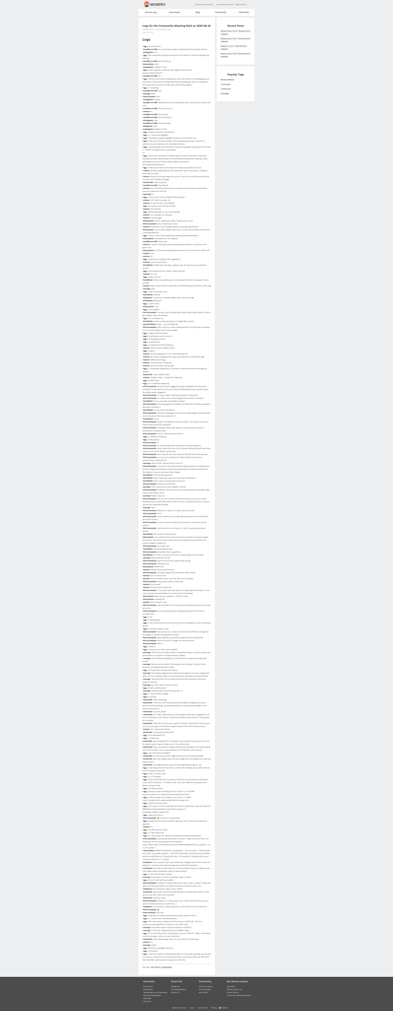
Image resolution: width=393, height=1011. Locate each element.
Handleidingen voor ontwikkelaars (155, 992)
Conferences (226, 89)
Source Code (202, 1008)
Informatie (244, 12)
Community (220, 12)
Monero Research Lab (234, 989)
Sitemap (214, 1008)
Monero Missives (227, 79)
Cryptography (166, 967)
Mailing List (175, 992)
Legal (192, 1008)
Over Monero (148, 986)
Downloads (174, 12)
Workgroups (175, 986)
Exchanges (225, 93)
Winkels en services (206, 986)
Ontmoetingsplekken (178, 989)
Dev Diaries (155, 967)
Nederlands (242, 4)
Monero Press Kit (233, 992)
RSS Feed (224, 1008)
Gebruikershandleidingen (152, 995)
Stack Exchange (204, 989)
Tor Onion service (180, 1008)
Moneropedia (148, 989)
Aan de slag (150, 12)
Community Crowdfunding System (239, 995)
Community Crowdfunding (204, 4)
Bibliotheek (147, 998)
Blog (198, 12)
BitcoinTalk (203, 992)
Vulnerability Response (224, 4)
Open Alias (230, 986)
